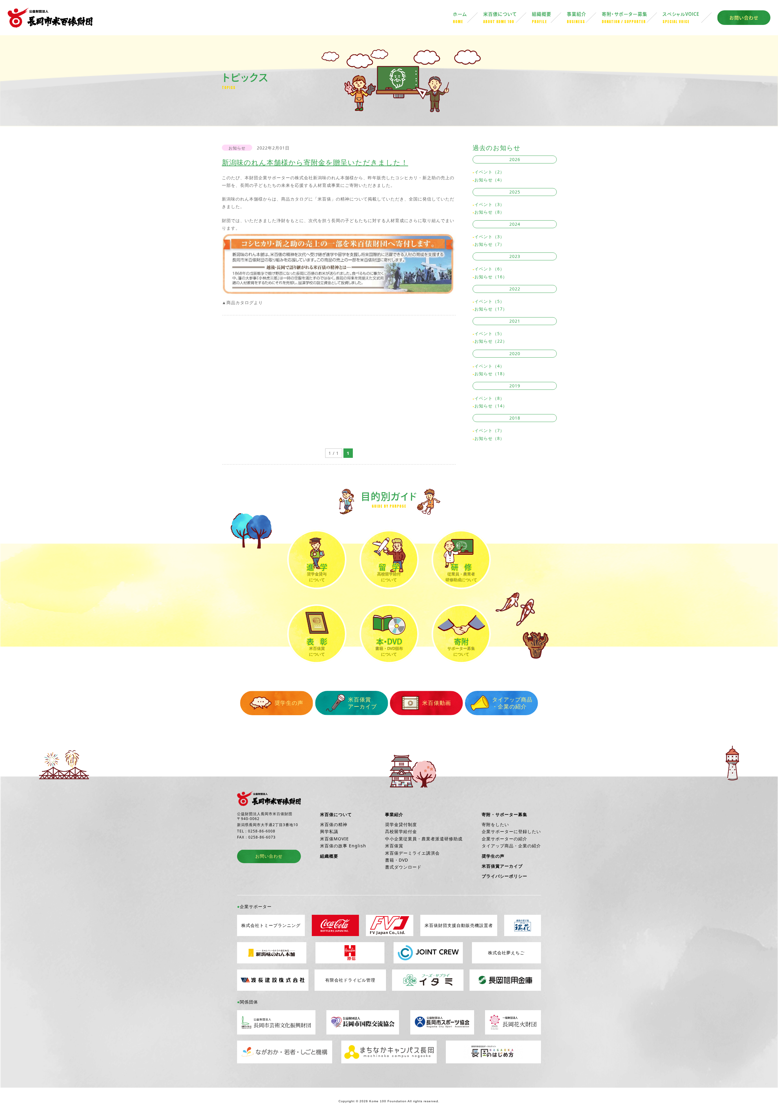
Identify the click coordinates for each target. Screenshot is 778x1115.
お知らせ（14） (490, 406)
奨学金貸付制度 (401, 824)
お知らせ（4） (489, 180)
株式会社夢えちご (506, 952)
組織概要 (541, 18)
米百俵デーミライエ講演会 (412, 853)
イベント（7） (489, 430)
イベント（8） (489, 398)
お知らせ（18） (490, 373)
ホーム (460, 18)
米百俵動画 (436, 702)
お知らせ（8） (489, 212)
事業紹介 (576, 18)
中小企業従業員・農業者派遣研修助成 (424, 839)
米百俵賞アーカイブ (362, 703)
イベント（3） (489, 204)
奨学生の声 (288, 702)
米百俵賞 (394, 846)
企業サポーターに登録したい (511, 831)
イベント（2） (489, 172)
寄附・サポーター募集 (624, 18)
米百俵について (500, 18)
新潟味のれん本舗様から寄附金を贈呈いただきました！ (315, 162)
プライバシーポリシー (504, 876)
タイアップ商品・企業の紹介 (512, 703)
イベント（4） (489, 366)
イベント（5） (489, 301)
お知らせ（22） (490, 341)
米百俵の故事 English (343, 846)
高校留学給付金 (401, 831)
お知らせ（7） (489, 244)
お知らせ (237, 148)
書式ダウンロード (403, 867)
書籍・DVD (396, 860)
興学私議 (329, 831)
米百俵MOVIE (334, 839)
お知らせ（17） (490, 309)
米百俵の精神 (333, 824)
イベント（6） (489, 269)
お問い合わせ (743, 17)
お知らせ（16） (490, 277)
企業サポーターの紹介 (504, 839)
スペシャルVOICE (681, 18)
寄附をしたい (495, 824)
